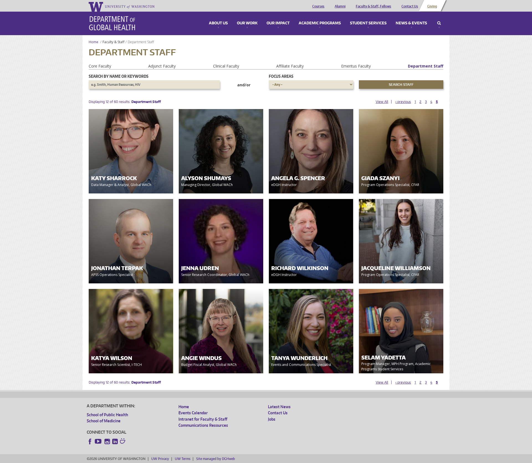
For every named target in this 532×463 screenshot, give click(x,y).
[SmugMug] (123, 441)
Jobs (271, 419)
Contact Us (409, 6)
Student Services (368, 23)
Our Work (247, 23)
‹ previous (403, 102)
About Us (218, 23)
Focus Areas (281, 76)
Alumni (340, 6)
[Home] (112, 23)
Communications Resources (203, 425)
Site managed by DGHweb (215, 459)
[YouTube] (98, 441)
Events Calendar (193, 412)
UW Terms (182, 459)
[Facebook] (90, 441)
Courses (318, 6)
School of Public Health (107, 414)
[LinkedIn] (115, 441)
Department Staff (425, 66)
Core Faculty (100, 66)
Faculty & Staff (113, 42)
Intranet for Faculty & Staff (202, 419)
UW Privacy (160, 459)
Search (439, 23)
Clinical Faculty (226, 66)
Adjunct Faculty (162, 66)
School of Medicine (104, 420)
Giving (432, 6)
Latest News (279, 406)
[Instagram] (107, 441)
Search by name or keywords (119, 76)
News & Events (411, 23)
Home (93, 42)
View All (382, 102)
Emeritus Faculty (356, 66)
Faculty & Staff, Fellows (373, 6)
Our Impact (278, 23)
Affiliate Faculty (290, 66)
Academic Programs (320, 23)
